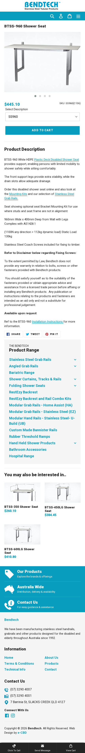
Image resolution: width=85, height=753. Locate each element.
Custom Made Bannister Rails (33, 430)
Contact (51, 669)
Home (8, 657)
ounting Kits (19, 194)
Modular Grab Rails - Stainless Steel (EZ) (42, 412)
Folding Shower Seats (27, 386)
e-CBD (22, 732)
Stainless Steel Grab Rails (30, 359)
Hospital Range (21, 456)
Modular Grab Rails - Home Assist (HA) (41, 405)
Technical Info (15, 669)
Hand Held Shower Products (32, 443)
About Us (51, 657)
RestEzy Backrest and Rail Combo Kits (40, 399)
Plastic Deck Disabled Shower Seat (56, 159)
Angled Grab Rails (23, 366)
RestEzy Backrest (23, 392)
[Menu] (78, 16)
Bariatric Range (21, 372)
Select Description (16, 109)
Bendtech (11, 620)
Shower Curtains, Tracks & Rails (35, 379)
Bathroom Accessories (27, 449)
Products (52, 663)
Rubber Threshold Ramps (29, 436)
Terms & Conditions (19, 663)
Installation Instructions (47, 321)
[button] (35, 96)
